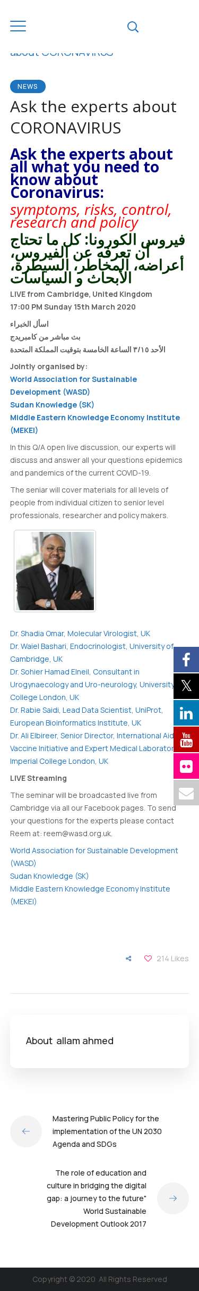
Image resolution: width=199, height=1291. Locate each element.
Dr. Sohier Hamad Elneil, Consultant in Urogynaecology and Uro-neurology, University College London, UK (92, 684)
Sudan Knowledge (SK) (52, 404)
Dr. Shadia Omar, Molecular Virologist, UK (80, 633)
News (28, 86)
